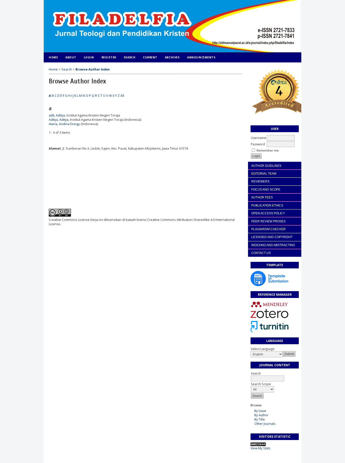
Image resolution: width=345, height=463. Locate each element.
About (70, 57)
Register (109, 57)
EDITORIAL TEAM (263, 173)
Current (150, 57)
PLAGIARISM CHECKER (268, 229)
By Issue (260, 411)
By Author (261, 415)
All (122, 96)
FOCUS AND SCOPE (265, 189)
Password (258, 144)
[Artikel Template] (269, 285)
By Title (259, 419)
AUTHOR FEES (262, 197)
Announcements (201, 57)
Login (89, 57)
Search (129, 57)
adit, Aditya (57, 115)
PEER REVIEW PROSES (268, 221)
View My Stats (260, 448)
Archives (172, 57)
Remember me (268, 150)
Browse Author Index (93, 69)
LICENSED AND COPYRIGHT (271, 237)
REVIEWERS (260, 181)
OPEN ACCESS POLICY (268, 213)
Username (258, 138)
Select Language (263, 349)
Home (53, 57)
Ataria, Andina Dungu (64, 124)
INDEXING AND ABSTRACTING (273, 245)
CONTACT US (261, 253)
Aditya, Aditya (58, 120)
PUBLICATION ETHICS (267, 205)
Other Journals (264, 424)
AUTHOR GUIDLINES (266, 166)
